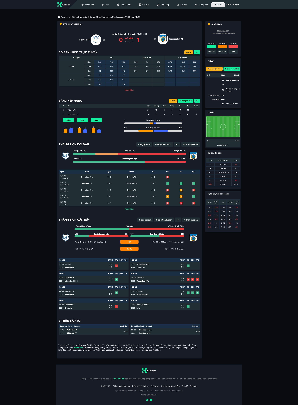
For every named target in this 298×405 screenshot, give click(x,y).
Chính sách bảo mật (121, 386)
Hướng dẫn (106, 386)
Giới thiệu (155, 386)
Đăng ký (218, 4)
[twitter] (147, 400)
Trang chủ (64, 17)
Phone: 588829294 (149, 395)
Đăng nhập (233, 4)
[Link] (64, 5)
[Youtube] (150, 400)
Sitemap (193, 386)
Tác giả (184, 386)
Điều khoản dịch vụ (140, 386)
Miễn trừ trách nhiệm (170, 386)
